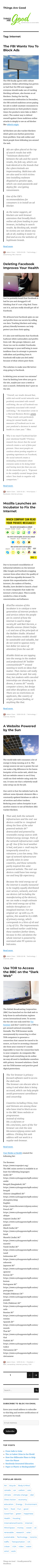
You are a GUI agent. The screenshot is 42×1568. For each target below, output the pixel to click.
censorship (11, 1364)
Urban (7, 1546)
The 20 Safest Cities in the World (19, 1454)
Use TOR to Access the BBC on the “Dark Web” (20, 972)
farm (6, 1509)
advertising (7, 254)
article (33, 414)
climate (7, 1495)
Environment (31, 1504)
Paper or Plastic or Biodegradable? (20, 1467)
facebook (6, 494)
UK (28, 1542)
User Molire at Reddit (12, 1153)
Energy (19, 1504)
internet (18, 254)
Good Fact (8, 1514)
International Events (13, 1523)
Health (7, 1518)
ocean (29, 1528)
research (20, 1532)
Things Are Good (14, 7)
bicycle (12, 1485)
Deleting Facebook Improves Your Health (21, 266)
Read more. (8, 486)
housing (16, 1518)
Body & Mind (24, 1485)
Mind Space (31, 491)
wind (6, 1551)
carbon (21, 1490)
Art (5, 1485)
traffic (6, 1542)
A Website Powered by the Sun (19, 728)
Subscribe (10, 1431)
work (13, 1551)
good (26, 1509)
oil (35, 1528)
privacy (20, 494)
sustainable (9, 1537)
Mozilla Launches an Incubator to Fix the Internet (19, 507)
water (28, 1546)
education (8, 1504)
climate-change (20, 1495)
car (14, 1490)
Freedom (30, 1362)
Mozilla (12, 717)
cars (29, 1490)
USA (14, 1546)
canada (7, 1490)
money (20, 1528)
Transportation (18, 1542)
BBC (4, 1364)
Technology (31, 252)
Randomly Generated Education (19, 1463)
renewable (9, 1532)
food (13, 1509)
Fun (19, 1509)
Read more (8, 246)
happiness (28, 1514)
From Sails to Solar (13, 1451)
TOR (29, 1364)
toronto (33, 1537)
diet (32, 1495)
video (21, 1546)
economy (22, 1500)
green (18, 1514)
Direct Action (10, 1500)
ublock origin (13, 124)
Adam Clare (10, 252)
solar (11, 959)
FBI (13, 254)
